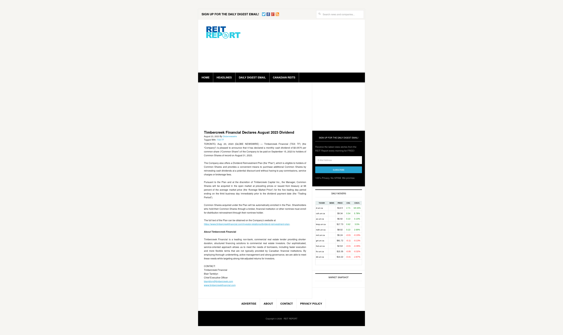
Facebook (268, 14)
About (268, 303)
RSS (277, 14)
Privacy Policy (311, 303)
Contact (286, 303)
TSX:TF (220, 139)
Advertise (248, 303)
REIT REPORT (223, 32)
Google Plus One (273, 14)
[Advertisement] (303, 46)
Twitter (264, 14)
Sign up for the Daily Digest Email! (230, 14)
